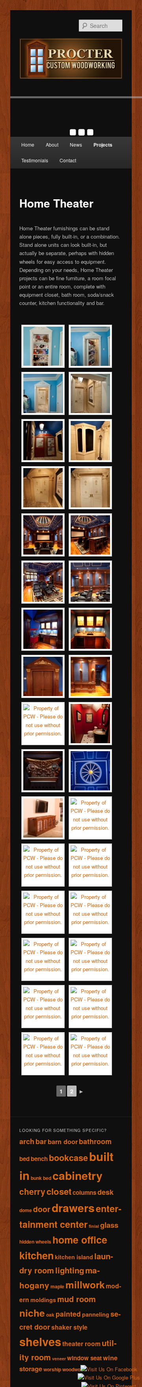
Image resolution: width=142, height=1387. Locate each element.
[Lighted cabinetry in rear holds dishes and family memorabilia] (43, 582)
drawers (73, 1208)
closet (59, 1191)
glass (109, 1225)
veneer (59, 1358)
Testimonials (34, 160)
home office (79, 1240)
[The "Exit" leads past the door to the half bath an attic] (90, 676)
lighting (69, 1270)
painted (68, 1314)
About (52, 144)
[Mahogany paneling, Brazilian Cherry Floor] (43, 535)
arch (26, 1141)
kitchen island (74, 1257)
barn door (63, 1141)
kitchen (36, 1255)
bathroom (95, 1141)
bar (41, 1141)
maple (57, 1286)
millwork (85, 1284)
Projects (102, 144)
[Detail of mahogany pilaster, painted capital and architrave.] (43, 770)
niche (32, 1313)
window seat (84, 1358)
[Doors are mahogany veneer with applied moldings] (43, 676)
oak (50, 1314)
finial (94, 1226)
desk (105, 1192)
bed (24, 1158)
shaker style (69, 1327)
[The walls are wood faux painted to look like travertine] (90, 393)
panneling (95, 1314)
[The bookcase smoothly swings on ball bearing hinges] (90, 346)
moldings (43, 1300)
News (76, 144)
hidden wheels (35, 1241)
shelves (40, 1341)
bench (39, 1158)
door (41, 1208)
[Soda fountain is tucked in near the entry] (43, 629)
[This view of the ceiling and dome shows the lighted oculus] (90, 770)
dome (25, 1210)
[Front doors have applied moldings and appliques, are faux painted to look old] (90, 487)
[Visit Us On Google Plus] (108, 1377)
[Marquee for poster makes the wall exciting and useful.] (43, 487)
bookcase (68, 1158)
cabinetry (77, 1175)
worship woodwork (64, 1369)
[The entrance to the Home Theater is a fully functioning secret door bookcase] (43, 346)
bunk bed (41, 1177)
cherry (32, 1191)
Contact (68, 160)
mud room (76, 1298)
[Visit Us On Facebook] (108, 1369)
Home (27, 144)
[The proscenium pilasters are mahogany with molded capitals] (43, 723)
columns (84, 1192)
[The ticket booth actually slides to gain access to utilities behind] (90, 440)
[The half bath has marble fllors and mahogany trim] (90, 723)
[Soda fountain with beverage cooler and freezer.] (90, 629)
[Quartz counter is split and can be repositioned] (90, 535)
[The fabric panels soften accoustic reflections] (90, 582)
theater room (81, 1343)
